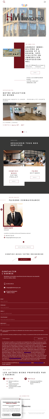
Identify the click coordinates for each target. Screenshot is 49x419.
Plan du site (36, 412)
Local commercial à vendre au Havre (14, 384)
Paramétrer (6, 414)
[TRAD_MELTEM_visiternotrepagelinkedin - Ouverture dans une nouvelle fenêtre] (1, 210)
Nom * (2, 299)
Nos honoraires (30, 412)
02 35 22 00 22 (10, 283)
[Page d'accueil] (24, 407)
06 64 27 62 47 (10, 235)
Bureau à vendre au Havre (14, 381)
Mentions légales (41, 412)
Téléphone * (4, 317)
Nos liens (33, 413)
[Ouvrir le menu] (45, 2)
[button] (22, 132)
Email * (3, 311)
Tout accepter (16, 414)
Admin (30, 413)
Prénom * (3, 305)
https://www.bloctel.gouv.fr (15, 358)
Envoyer (40, 338)
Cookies (42, 413)
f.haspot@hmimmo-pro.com (13, 237)
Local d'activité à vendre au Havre (15, 387)
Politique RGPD (38, 413)
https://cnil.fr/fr (27, 352)
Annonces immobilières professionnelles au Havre (36, 382)
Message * (4, 323)
